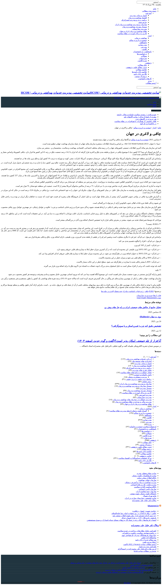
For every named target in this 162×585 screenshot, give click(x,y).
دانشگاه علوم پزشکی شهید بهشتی (143, 494)
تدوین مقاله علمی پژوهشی (136, 67)
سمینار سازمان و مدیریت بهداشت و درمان (135, 386)
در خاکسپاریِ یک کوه (148, 124)
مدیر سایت (142, 45)
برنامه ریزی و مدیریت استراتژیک (134, 20)
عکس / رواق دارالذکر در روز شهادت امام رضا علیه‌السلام (134, 513)
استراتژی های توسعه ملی (142, 361)
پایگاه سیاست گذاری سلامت (145, 487)
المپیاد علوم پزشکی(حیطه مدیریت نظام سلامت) (128, 411)
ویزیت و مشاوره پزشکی (137, 377)
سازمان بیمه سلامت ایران (146, 491)
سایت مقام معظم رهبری (146, 473)
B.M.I (151, 291)
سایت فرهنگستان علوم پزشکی (144, 476)
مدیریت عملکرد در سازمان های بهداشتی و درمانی (132, 400)
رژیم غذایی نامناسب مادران (133, 291)
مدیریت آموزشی (145, 395)
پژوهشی (148, 63)
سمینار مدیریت (146, 388)
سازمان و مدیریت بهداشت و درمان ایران (131, 24)
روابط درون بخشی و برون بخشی (139, 379)
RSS (154, 106)
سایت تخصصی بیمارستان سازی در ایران (140, 498)
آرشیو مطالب (151, 83)
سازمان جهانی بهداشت (147, 480)
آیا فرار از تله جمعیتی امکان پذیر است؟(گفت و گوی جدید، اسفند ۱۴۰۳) (119, 340)
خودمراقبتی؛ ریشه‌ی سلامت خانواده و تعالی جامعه (136, 115)
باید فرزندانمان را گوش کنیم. (141, 565)
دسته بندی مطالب (149, 11)
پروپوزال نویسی (140, 76)
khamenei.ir (153, 506)
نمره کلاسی (142, 61)
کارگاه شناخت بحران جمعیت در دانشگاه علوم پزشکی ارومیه (129, 570)
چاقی (146, 291)
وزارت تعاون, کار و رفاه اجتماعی (143, 485)
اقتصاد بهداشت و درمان (137, 18)
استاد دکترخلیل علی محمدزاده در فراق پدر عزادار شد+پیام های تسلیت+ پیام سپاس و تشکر (105, 563)
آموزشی (148, 13)
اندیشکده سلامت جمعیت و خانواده (143, 427)
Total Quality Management (149, 298)
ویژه (150, 81)
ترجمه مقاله (147, 449)
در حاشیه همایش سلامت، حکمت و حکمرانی (139, 533)
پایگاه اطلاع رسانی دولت (146, 478)
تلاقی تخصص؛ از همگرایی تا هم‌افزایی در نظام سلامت (135, 121)
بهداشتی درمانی (140, 38)
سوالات (144, 56)
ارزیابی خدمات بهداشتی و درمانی (139, 359)
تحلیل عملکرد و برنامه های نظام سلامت (136, 372)
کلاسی (144, 49)
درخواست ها (142, 54)
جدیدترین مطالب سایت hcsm (145, 551)
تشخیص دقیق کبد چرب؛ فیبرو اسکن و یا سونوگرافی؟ (136, 326)
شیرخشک (118, 291)
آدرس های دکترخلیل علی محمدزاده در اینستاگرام (137, 549)
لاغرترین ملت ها (107, 291)
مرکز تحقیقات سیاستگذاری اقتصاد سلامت (135, 458)
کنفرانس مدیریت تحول (147, 547)
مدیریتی (144, 47)
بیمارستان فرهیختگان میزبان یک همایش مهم (139, 535)
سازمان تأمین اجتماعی (147, 489)
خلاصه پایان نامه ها (139, 72)
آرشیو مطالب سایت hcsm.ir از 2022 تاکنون (139, 544)
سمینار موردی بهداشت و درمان (134, 27)
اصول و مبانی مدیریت (138, 15)
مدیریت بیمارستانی (139, 29)
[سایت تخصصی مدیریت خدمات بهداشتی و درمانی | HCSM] (137, 98)
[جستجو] (160, 2)
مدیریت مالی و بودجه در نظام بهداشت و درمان (133, 402)
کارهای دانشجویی (145, 79)
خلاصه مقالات (141, 70)
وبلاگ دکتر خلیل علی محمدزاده (144, 500)
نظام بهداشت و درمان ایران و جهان (133, 31)
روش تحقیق (147, 382)
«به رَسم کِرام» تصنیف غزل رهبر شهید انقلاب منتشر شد (134, 516)
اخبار (150, 36)
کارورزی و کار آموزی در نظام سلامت (132, 34)
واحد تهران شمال (149, 496)
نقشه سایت (151, 104)
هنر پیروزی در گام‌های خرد (146, 119)
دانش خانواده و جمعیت (143, 375)
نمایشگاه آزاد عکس (148, 538)
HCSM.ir (127, 583)
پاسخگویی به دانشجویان (142, 52)
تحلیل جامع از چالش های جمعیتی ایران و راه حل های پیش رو (133, 307)
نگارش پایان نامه (140, 74)
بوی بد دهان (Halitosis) (150, 316)
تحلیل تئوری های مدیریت (142, 370)
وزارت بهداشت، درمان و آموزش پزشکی (140, 482)
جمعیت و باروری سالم (138, 40)
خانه (154, 9)
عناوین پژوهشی (145, 456)
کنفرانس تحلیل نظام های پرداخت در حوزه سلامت (137, 531)
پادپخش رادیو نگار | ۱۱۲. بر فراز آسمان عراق (139, 518)
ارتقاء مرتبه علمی (149, 542)
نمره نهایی (143, 58)
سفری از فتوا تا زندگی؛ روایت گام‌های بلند (140, 117)
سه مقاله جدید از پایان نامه (145, 540)
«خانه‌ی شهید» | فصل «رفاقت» (144, 511)
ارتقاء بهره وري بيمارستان (149, 295)
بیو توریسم (143, 22)
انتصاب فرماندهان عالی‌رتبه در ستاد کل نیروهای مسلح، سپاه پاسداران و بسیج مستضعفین (121, 520)
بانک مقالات (142, 65)
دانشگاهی (143, 43)
